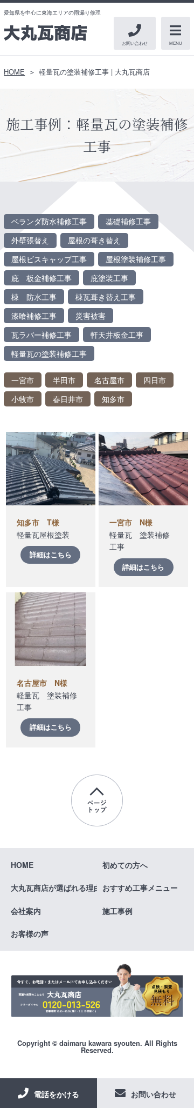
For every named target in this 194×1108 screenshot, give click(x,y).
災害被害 (90, 315)
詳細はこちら (51, 554)
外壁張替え (30, 240)
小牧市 (22, 398)
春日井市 (68, 398)
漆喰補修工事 (34, 315)
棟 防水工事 (34, 296)
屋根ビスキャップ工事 (49, 258)
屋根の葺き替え (94, 240)
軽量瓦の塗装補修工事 (49, 353)
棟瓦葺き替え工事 (105, 296)
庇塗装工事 (109, 277)
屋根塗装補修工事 (136, 258)
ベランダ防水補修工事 (49, 221)
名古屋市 (109, 380)
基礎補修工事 (128, 221)
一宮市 (22, 380)
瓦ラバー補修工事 (41, 334)
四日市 (154, 380)
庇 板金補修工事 (41, 277)
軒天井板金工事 (117, 334)
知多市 (113, 398)
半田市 (64, 380)
